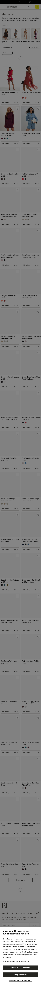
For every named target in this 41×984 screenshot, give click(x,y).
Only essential (20, 975)
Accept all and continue (20, 968)
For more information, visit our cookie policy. (16, 961)
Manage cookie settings (20, 980)
